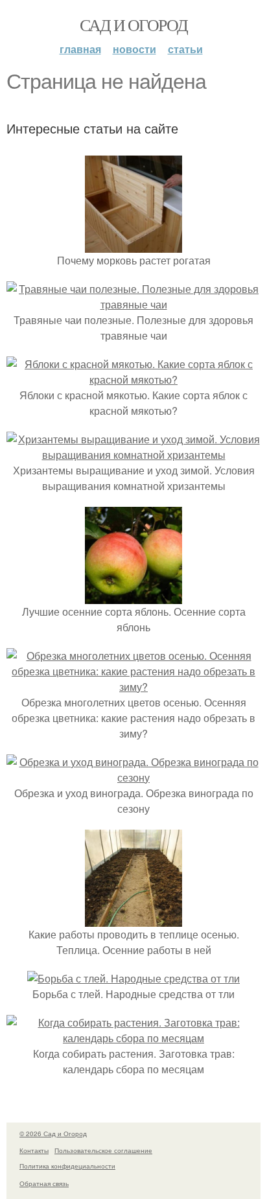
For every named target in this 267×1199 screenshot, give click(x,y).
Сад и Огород (134, 25)
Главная (80, 48)
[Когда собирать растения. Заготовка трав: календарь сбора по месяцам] (133, 1037)
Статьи (185, 48)
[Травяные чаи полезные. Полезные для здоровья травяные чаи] (133, 304)
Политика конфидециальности (67, 1165)
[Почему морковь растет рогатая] (133, 244)
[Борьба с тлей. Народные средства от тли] (133, 978)
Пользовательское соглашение (103, 1150)
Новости (134, 48)
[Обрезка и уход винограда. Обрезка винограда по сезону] (133, 777)
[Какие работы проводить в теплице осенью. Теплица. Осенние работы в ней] (133, 918)
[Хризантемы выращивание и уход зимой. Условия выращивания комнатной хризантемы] (133, 454)
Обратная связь (44, 1183)
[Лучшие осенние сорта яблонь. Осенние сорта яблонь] (133, 595)
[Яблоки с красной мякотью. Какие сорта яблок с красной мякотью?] (133, 379)
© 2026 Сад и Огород (53, 1133)
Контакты (34, 1150)
